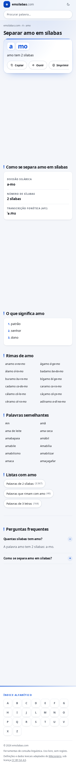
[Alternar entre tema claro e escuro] (68, 4)
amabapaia (12, 438)
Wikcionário (55, 756)
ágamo (50, 364)
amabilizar (47, 453)
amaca (9, 461)
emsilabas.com (12, 25)
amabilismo (12, 453)
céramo (16, 401)
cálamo (15, 394)
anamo (15, 364)
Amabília (46, 446)
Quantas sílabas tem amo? (23, 539)
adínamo (53, 401)
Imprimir (63, 65)
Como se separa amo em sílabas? (28, 558)
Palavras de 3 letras (22, 503)
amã (43, 423)
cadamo (16, 386)
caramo (51, 386)
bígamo (51, 379)
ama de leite (13, 431)
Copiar (19, 65)
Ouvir (40, 65)
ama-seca (46, 431)
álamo (14, 371)
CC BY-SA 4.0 (19, 760)
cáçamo (51, 394)
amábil (44, 438)
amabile (10, 446)
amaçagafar (48, 461)
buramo (16, 379)
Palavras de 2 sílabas (24, 484)
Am (7, 423)
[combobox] (38, 14)
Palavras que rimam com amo (28, 493)
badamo (51, 371)
